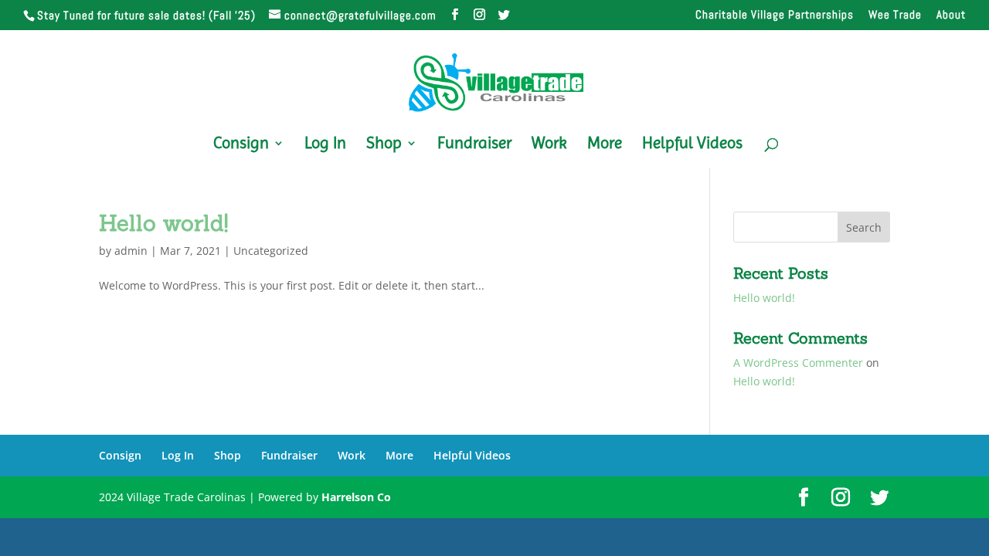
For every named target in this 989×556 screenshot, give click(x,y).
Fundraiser (474, 144)
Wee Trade (895, 15)
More (604, 144)
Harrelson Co (356, 497)
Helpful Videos (692, 144)
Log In (325, 144)
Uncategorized (270, 250)
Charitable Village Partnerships (774, 15)
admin (131, 250)
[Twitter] (504, 15)
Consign (241, 144)
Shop (384, 144)
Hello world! (163, 222)
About (951, 15)
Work (549, 144)
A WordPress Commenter (798, 362)
